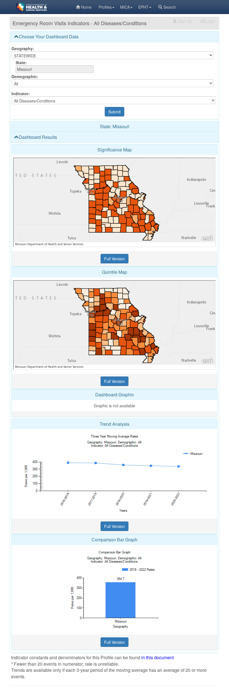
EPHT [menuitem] (143, 7)
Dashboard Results (38, 137)
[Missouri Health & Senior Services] (43, 7)
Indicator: (20, 93)
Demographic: (24, 76)
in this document (157, 657)
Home (86, 7)
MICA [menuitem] (125, 7)
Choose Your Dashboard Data (48, 36)
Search (169, 7)
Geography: (22, 48)
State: (21, 62)
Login (210, 21)
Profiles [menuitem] (105, 7)
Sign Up (185, 21)
